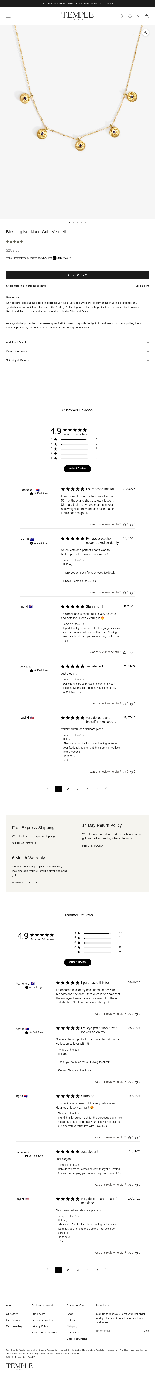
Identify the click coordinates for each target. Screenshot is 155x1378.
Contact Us (73, 1332)
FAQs (70, 1313)
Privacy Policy (40, 1326)
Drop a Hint (142, 285)
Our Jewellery (14, 1326)
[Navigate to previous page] (48, 788)
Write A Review (77, 468)
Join (146, 1330)
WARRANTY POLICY (24, 882)
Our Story (12, 1313)
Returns (71, 1319)
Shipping (72, 1326)
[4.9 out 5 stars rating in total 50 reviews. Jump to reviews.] (15, 242)
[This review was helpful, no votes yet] (124, 524)
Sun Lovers (38, 1313)
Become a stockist (42, 1319)
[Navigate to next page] (107, 788)
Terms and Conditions (45, 1332)
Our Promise (13, 1319)
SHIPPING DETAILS (24, 843)
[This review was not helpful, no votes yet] (131, 524)
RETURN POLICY (93, 845)
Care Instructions (77, 1338)
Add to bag (77, 275)
